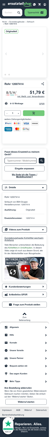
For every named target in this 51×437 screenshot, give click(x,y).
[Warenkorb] (40, 4)
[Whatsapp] (34, 4)
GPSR (41, 104)
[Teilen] (42, 83)
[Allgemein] (46, 327)
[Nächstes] (42, 53)
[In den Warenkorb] (33, 113)
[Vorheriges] (6, 53)
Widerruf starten (26, 401)
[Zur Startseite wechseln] (20, 4)
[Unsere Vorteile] (46, 350)
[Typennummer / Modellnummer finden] (41, 160)
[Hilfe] (46, 335)
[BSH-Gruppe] (9, 93)
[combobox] (9, 12)
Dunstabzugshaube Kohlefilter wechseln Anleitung (24, 239)
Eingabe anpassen (24, 168)
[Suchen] (19, 12)
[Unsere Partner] (46, 358)
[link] (24, 304)
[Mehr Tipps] (46, 381)
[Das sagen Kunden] (46, 374)
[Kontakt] (46, 343)
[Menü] (4, 4)
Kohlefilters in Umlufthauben (20, 247)
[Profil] (45, 4)
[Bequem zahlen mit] (46, 366)
